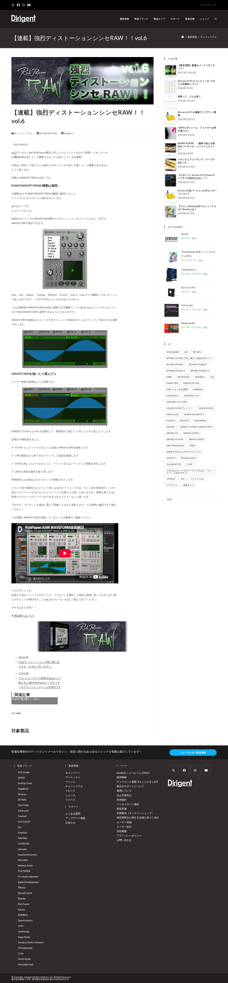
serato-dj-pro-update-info (196, 426)
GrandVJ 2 (172, 395)
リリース (70, 799)
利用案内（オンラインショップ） (135, 813)
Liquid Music (205, 408)
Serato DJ (172, 433)
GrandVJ (198, 389)
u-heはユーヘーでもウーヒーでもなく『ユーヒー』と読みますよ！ (189, 471)
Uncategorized (25, 964)
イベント (70, 781)
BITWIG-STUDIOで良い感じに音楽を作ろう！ (189, 358)
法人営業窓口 (124, 795)
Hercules (22, 849)
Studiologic (188, 458)
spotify (171, 458)
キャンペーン (72, 772)
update (171, 479)
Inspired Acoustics (27, 854)
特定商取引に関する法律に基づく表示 (138, 817)
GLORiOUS (23, 843)
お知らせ (70, 822)
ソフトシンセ (196, 479)
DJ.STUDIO (24, 821)
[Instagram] (195, 770)
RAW (18, 713)
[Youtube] (206, 770)
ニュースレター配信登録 (193, 752)
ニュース (70, 795)
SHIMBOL (23, 914)
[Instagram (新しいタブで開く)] (23, 5)
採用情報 (122, 777)
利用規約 (122, 799)
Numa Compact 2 (194, 414)
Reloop (184, 420)
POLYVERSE (24, 871)
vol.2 (14, 152)
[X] (173, 770)
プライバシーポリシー (129, 835)
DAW (169, 377)
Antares (22, 794)
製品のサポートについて (130, 786)
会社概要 (122, 831)
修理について (124, 790)
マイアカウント (208, 4)
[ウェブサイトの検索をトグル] (215, 19)
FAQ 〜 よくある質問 (177, 389)
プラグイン (172, 485)
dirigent (68, 133)
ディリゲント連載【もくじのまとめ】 (138, 781)
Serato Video (196, 439)
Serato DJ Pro (191, 433)
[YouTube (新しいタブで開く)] (29, 5)
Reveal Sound (25, 893)
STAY (21, 926)
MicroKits (23, 860)
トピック (70, 790)
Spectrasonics (175, 445)
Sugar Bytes (174, 464)
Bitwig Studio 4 (199, 370)
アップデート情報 (75, 818)
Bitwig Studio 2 (198, 364)
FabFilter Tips (191, 383)
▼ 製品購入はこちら (22, 615)
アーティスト (72, 777)
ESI (212, 377)
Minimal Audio (25, 865)
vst (183, 479)
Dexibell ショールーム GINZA (133, 772)
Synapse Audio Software (30, 942)
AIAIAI (21, 777)
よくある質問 (72, 813)
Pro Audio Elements (28, 876)
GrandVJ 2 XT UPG (177, 402)
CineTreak (23, 805)
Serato (171, 426)
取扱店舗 (122, 808)
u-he (189, 464)
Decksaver (183, 377)
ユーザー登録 (124, 822)
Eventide (22, 832)
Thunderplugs (25, 947)
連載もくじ (188, 485)
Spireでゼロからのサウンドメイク (184, 451)
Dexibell (200, 377)
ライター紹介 (124, 826)
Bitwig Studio (175, 364)
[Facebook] (184, 770)
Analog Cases (25, 783)
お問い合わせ (124, 839)
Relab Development (28, 882)
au (186, 352)
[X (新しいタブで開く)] (13, 5)
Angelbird (173, 352)
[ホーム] (182, 36)
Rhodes (22, 898)
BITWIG (197, 352)
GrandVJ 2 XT (191, 395)
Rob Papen (201, 420)
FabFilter (172, 383)
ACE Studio (24, 772)
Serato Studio (175, 439)
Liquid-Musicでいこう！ (180, 408)
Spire (192, 445)
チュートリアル (208, 36)
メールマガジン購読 (128, 804)
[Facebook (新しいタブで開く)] (18, 5)
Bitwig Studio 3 (176, 370)
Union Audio (24, 959)
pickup (171, 420)
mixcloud (172, 414)
